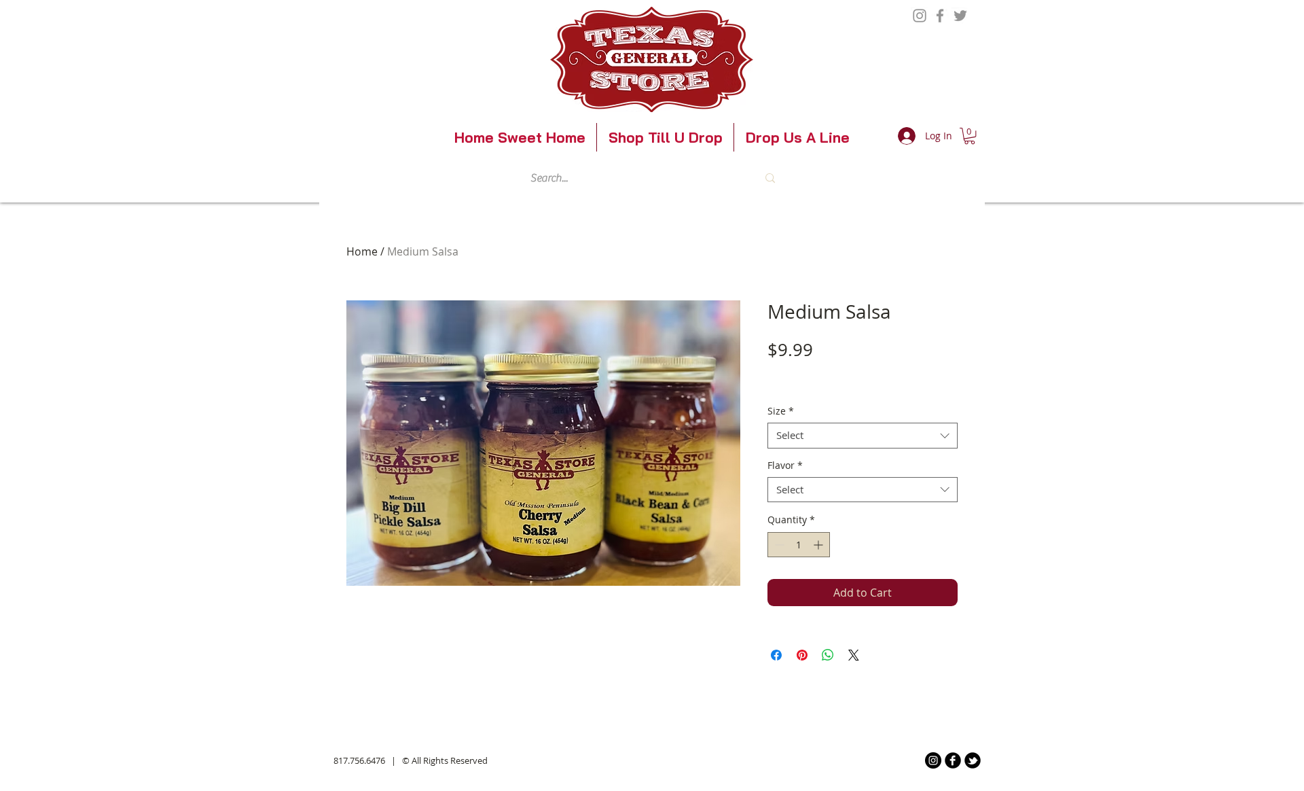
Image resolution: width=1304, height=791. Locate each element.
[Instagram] (919, 15)
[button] (969, 136)
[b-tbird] (972, 760)
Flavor (785, 465)
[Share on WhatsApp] (828, 655)
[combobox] (862, 436)
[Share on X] (854, 655)
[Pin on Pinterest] (802, 655)
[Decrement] (777, 545)
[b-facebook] (953, 760)
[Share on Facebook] (776, 655)
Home (362, 251)
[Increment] (819, 545)
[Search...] (770, 178)
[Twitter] (960, 15)
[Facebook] (940, 15)
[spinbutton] (798, 545)
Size (780, 411)
